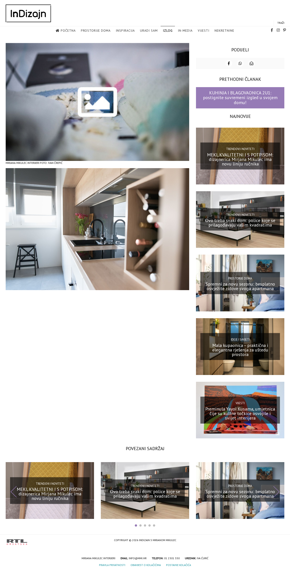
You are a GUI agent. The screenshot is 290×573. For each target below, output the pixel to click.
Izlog (168, 31)
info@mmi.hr (138, 558)
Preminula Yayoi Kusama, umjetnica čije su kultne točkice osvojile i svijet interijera (240, 413)
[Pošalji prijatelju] (251, 63)
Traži (280, 22)
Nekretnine (224, 31)
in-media (185, 31)
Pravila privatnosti (112, 565)
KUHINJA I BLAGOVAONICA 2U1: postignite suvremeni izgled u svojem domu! (240, 97)
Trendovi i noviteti (240, 149)
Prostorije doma (96, 31)
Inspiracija (125, 31)
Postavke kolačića (178, 565)
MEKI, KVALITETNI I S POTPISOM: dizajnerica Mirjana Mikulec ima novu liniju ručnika (240, 159)
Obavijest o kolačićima (145, 565)
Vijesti (203, 31)
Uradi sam (149, 31)
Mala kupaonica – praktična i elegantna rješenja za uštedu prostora (240, 349)
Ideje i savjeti (240, 339)
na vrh (278, 540)
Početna (68, 31)
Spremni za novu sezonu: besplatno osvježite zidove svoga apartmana (240, 286)
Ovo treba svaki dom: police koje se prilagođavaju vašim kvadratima (240, 222)
